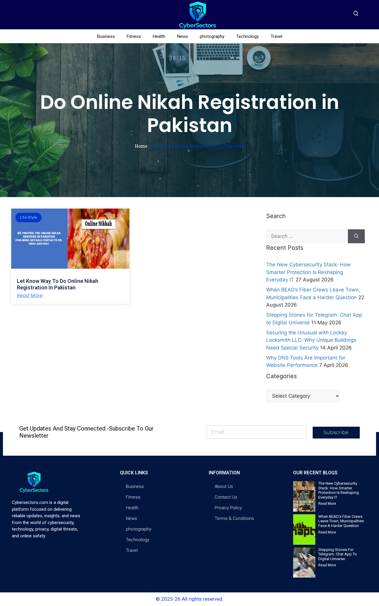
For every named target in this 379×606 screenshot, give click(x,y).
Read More (30, 295)
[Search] (356, 236)
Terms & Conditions (234, 518)
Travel (276, 36)
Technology (247, 36)
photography (212, 36)
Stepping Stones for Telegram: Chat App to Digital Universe (337, 554)
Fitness (134, 36)
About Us (224, 486)
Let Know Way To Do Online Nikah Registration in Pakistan (57, 284)
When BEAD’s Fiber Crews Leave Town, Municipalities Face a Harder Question (341, 521)
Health (159, 36)
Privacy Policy (228, 507)
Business (106, 36)
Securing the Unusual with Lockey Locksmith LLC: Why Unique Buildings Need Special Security (311, 340)
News (182, 36)
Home (141, 146)
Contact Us (226, 497)
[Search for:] (307, 236)
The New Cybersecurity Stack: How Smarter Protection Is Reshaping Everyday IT (308, 272)
